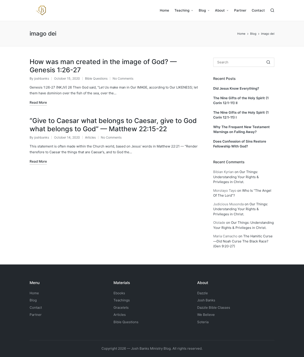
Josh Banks (206, 300)
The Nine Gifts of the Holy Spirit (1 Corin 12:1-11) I (241, 115)
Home (34, 293)
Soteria (203, 322)
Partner (36, 315)
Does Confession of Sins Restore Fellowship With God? (239, 144)
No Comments (123, 78)
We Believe (206, 315)
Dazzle (202, 293)
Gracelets (121, 307)
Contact (36, 307)
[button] (268, 62)
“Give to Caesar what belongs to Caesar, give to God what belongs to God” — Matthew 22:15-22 (113, 125)
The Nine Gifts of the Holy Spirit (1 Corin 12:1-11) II (241, 100)
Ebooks (119, 293)
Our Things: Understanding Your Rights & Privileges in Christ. (236, 177)
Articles (90, 137)
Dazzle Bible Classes (213, 307)
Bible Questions (96, 78)
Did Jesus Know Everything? (236, 88)
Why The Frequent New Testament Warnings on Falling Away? (241, 129)
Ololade (219, 222)
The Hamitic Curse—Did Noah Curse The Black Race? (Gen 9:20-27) (243, 241)
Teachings (121, 300)
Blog (33, 300)
